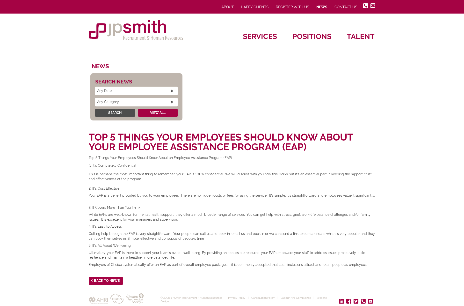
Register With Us (292, 7)
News (321, 7)
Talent (361, 36)
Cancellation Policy (263, 297)
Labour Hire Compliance (296, 297)
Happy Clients (254, 7)
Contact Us (345, 7)
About (227, 7)
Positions (311, 36)
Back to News (107, 281)
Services (260, 36)
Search (115, 113)
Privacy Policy (236, 297)
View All (158, 113)
